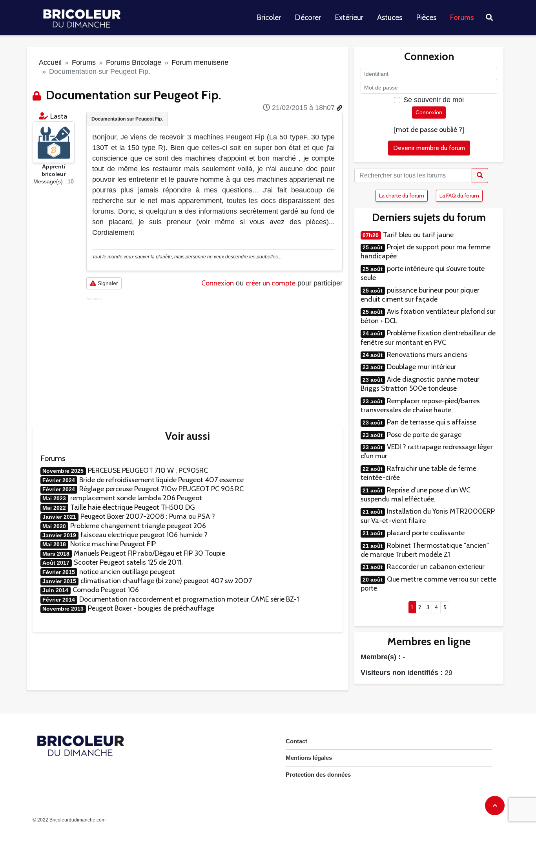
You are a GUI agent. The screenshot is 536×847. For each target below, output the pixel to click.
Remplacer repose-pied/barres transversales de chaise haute (420, 405)
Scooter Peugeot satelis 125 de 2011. (128, 562)
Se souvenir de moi (433, 100)
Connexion (217, 283)
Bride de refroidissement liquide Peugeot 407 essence (161, 480)
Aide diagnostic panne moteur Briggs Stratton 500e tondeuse (420, 384)
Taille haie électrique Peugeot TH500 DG (132, 507)
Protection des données (318, 774)
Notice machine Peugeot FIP (113, 544)
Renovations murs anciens (427, 354)
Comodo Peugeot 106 (106, 589)
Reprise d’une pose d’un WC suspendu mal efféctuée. (415, 494)
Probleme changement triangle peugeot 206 (138, 525)
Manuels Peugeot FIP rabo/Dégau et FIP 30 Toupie (149, 553)
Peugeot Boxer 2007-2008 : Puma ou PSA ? (147, 516)
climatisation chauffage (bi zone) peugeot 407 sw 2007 (166, 580)
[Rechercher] (480, 175)
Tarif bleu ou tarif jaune (418, 235)
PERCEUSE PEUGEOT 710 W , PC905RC (148, 470)
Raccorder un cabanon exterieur (436, 566)
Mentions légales (309, 757)
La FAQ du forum (459, 195)
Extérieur (349, 17)
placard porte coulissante (426, 533)
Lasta (58, 116)
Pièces (426, 17)
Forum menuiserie (199, 62)
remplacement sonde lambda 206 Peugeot (136, 498)
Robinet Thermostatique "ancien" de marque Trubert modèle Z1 (425, 550)
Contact (296, 741)
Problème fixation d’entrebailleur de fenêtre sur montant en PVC (428, 337)
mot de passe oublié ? (429, 129)
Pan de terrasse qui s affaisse (431, 422)
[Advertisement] (214, 356)
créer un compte (270, 283)
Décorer (308, 17)
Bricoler (269, 17)
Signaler (107, 283)
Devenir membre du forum (429, 148)
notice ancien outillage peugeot (127, 571)
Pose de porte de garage (424, 434)
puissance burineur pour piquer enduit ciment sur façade (420, 295)
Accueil (50, 62)
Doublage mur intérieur (421, 366)
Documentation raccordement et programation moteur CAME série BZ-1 (189, 599)
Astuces (389, 17)
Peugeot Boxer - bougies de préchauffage (151, 608)
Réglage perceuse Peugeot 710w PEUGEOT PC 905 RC (161, 489)
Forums (462, 17)
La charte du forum (401, 195)
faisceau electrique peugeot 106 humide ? (144, 535)
